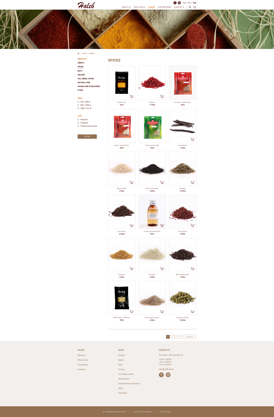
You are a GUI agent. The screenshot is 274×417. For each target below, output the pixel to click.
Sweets (81, 63)
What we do (139, 7)
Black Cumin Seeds (152, 188)
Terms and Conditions (142, 412)
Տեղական (84, 120)
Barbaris (152, 102)
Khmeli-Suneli (121, 102)
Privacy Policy (165, 412)
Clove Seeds (121, 231)
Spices (80, 67)
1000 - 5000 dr (85, 102)
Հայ (184, 3)
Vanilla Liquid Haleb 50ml (152, 231)
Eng (194, 3)
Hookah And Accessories (89, 86)
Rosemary (182, 188)
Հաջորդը (189, 337)
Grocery (81, 75)
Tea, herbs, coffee (86, 79)
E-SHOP (151, 7)
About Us (126, 7)
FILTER (87, 137)
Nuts (80, 71)
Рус (189, 3)
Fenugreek (121, 274)
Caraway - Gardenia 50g (182, 102)
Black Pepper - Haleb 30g (121, 317)
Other (80, 90)
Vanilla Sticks (182, 145)
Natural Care (84, 83)
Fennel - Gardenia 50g (121, 145)
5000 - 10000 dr (85, 105)
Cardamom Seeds (182, 317)
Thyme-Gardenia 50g (152, 145)
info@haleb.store (166, 369)
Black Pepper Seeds (182, 274)
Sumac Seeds (182, 231)
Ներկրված (84, 123)
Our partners (164, 7)
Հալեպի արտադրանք (88, 126)
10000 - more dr (85, 108)
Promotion (122, 393)
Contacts (179, 7)
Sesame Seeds (121, 188)
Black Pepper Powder (152, 317)
